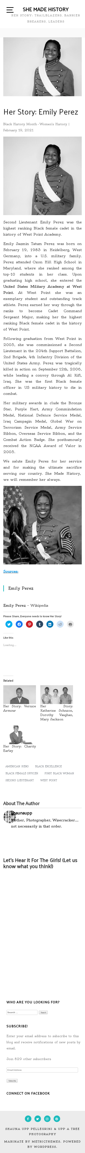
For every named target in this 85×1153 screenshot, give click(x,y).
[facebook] (28, 1118)
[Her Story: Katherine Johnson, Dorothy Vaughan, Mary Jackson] (56, 694)
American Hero (17, 766)
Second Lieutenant (19, 780)
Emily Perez (20, 588)
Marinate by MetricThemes (32, 1141)
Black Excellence (48, 766)
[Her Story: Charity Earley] (19, 734)
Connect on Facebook (28, 1093)
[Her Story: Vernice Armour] (19, 694)
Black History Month (20, 124)
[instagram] (47, 1118)
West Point (48, 780)
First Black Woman (59, 773)
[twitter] (37, 1118)
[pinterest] (57, 1118)
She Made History (46, 8)
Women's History (53, 124)
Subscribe (12, 1081)
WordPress (45, 1146)
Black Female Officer (21, 773)
